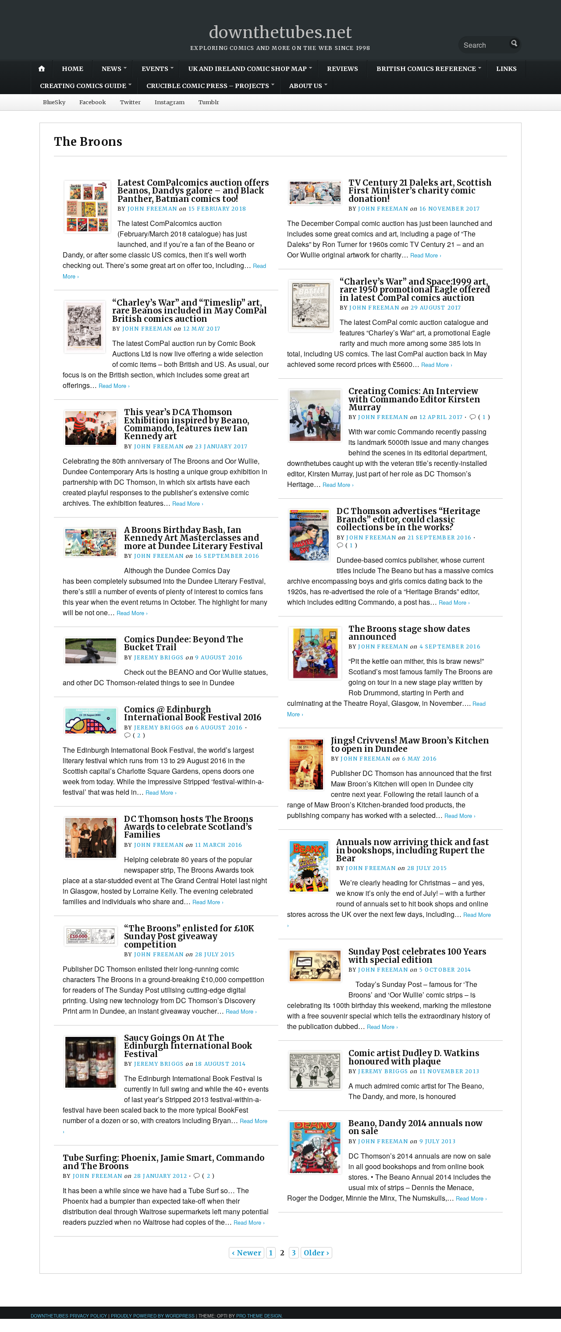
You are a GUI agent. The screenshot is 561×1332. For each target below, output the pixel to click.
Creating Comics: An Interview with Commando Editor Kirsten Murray (414, 399)
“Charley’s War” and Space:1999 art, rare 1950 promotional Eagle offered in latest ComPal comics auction (415, 290)
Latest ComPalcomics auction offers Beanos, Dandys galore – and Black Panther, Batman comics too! (193, 191)
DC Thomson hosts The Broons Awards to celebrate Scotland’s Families (188, 827)
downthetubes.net (280, 32)
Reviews (342, 69)
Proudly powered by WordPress (153, 1315)
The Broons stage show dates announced (409, 633)
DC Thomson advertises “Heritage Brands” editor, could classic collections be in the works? (408, 519)
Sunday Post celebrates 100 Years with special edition (417, 956)
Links (506, 69)
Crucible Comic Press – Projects (207, 86)
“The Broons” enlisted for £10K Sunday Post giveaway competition (189, 936)
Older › (316, 1252)
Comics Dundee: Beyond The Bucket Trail (183, 643)
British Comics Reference (426, 69)
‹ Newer (246, 1252)
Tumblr (209, 102)
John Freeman (152, 208)
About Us (305, 86)
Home (72, 69)
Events (155, 69)
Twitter (130, 102)
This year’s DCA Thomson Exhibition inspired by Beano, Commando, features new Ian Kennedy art (186, 424)
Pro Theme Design (258, 1315)
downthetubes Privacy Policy (69, 1315)
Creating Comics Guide (83, 86)
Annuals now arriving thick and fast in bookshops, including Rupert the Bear (412, 850)
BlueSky (54, 102)
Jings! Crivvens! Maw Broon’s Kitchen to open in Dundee (410, 745)
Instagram (170, 102)
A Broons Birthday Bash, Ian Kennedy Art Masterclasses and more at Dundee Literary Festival (193, 538)
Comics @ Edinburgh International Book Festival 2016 (193, 713)
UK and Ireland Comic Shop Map (247, 69)
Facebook (92, 102)
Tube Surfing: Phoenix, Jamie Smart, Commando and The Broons (163, 1162)
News (111, 69)
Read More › (425, 255)
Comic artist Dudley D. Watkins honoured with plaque (413, 1057)
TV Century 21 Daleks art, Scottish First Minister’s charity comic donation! (420, 191)
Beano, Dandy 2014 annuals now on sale (415, 1127)
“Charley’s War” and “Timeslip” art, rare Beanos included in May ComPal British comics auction (189, 311)
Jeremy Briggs (159, 657)
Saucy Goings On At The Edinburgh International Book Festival (188, 1046)
